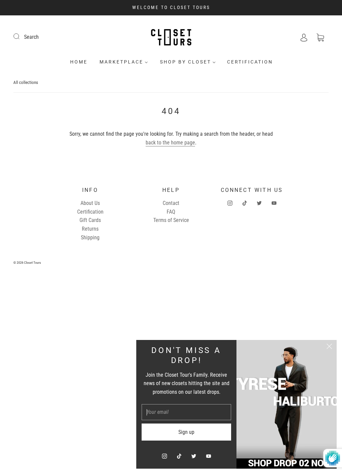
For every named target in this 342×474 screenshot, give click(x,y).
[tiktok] (244, 203)
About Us (90, 203)
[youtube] (274, 203)
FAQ (171, 212)
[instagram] (229, 203)
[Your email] (186, 412)
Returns (90, 229)
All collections (25, 82)
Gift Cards (90, 220)
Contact (171, 203)
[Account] (304, 37)
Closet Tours (32, 262)
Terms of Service (171, 220)
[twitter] (259, 203)
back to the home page (170, 142)
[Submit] (20, 36)
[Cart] (320, 37)
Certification (250, 62)
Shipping (90, 237)
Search (31, 37)
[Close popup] (329, 347)
